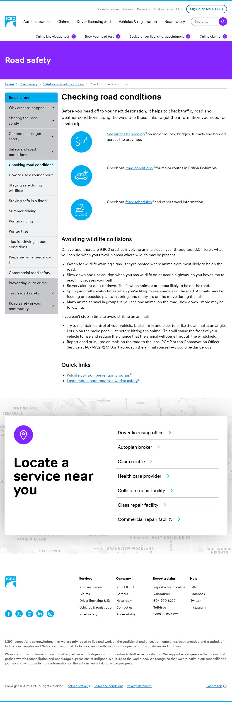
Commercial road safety (29, 272)
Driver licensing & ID (94, 21)
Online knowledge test (52, 36)
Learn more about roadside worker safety (102, 380)
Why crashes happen (27, 107)
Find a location (163, 9)
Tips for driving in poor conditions (28, 244)
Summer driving (22, 211)
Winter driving (21, 221)
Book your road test (99, 36)
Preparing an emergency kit (30, 260)
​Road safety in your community (25, 306)
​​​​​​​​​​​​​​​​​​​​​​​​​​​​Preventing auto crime (28, 283)
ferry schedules (139, 202)
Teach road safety (24, 293)
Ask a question (78, 686)
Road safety (175, 21)
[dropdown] (53, 108)
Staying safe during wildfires (25, 188)
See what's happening (126, 134)
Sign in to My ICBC (205, 9)
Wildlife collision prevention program (98, 375)
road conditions (139, 168)
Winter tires (19, 231)
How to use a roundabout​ (31, 175)
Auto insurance (36, 21)
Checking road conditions (31, 164)
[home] (10, 581)
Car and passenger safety (25, 136)
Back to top (214, 686)
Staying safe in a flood (28, 200)
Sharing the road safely (23, 120)
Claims (63, 21)
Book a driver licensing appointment (157, 36)
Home (9, 84)
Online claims (210, 36)
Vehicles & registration (138, 21)
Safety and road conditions (63, 84)
